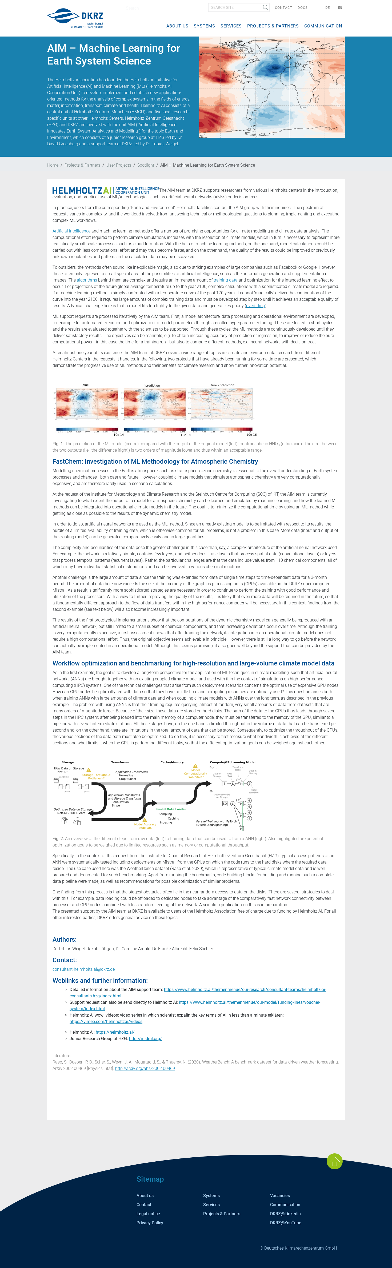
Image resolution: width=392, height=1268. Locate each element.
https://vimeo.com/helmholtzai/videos (106, 1021)
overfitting (255, 305)
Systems (204, 26)
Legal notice (148, 1213)
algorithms (87, 280)
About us (177, 26)
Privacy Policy (150, 1222)
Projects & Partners (273, 26)
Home (52, 165)
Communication (323, 26)
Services (231, 26)
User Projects (118, 165)
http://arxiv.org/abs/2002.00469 (145, 1068)
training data (226, 280)
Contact (283, 8)
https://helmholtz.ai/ (115, 1032)
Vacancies (280, 1195)
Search (266, 7)
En (340, 8)
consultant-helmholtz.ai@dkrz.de (84, 969)
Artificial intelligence (72, 231)
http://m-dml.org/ (145, 1038)
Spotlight (145, 165)
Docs (303, 8)
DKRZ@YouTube (285, 1222)
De (327, 8)
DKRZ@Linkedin (285, 1213)
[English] (75, 18)
